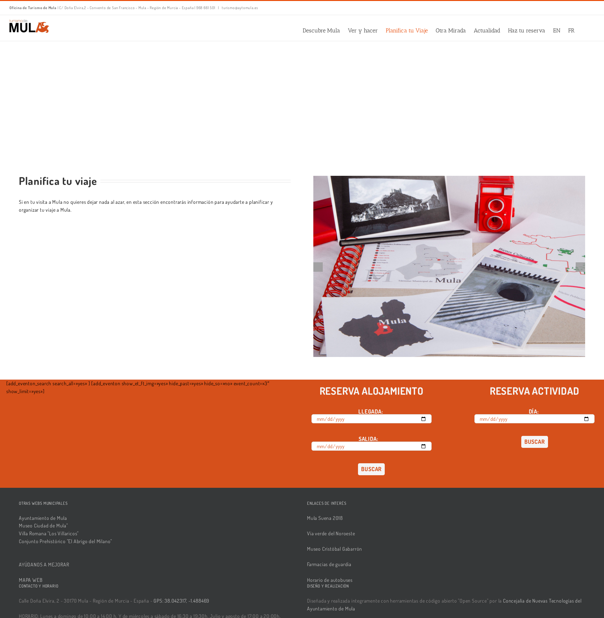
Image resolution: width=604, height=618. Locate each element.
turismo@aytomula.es (239, 7)
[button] (584, 30)
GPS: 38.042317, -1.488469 (181, 601)
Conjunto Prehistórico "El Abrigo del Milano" (65, 541)
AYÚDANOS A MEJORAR (44, 564)
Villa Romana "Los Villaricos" (49, 533)
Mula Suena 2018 (325, 518)
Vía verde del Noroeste (331, 533)
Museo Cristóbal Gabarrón (334, 549)
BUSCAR (371, 468)
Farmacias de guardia (329, 564)
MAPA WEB (30, 580)
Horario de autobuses (330, 580)
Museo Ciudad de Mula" (43, 525)
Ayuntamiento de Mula (43, 518)
